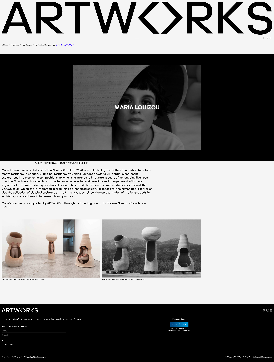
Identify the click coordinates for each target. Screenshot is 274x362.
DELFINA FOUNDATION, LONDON (74, 163)
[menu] (137, 37)
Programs (15, 45)
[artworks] (137, 34)
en (270, 38)
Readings (60, 319)
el (265, 38)
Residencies (27, 45)
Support (77, 319)
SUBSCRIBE (8, 345)
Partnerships (48, 319)
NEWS (69, 319)
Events (37, 319)
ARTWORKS (14, 319)
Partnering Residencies (45, 45)
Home (5, 45)
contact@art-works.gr (36, 357)
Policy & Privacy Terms (262, 357)
